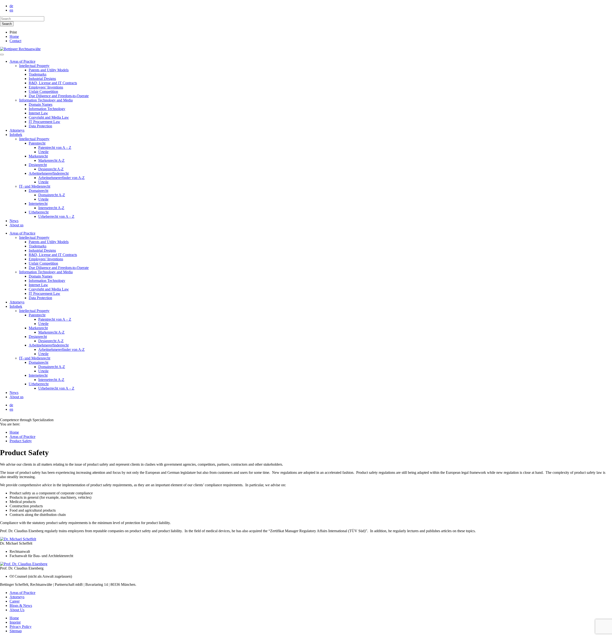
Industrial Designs (42, 79)
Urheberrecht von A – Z (56, 216)
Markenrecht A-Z (51, 160)
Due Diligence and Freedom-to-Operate (59, 96)
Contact (15, 41)
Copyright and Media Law (49, 117)
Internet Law (38, 113)
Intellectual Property (34, 66)
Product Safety (21, 441)
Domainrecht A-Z (51, 195)
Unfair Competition (43, 91)
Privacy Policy (21, 627)
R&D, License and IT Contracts (53, 83)
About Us (17, 610)
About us (16, 225)
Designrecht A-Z (51, 169)
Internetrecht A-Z (51, 208)
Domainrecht (38, 191)
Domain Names (40, 104)
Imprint (15, 622)
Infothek (16, 135)
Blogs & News (21, 605)
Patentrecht (37, 143)
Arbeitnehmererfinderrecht (49, 173)
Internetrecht (38, 203)
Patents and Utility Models (49, 70)
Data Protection (40, 126)
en (11, 10)
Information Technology (47, 109)
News (14, 221)
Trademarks (37, 74)
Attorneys (17, 130)
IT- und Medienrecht (34, 186)
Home (14, 36)
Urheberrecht (39, 212)
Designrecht (38, 165)
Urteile (43, 152)
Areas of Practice (22, 61)
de (11, 6)
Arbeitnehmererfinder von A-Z (61, 178)
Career (15, 601)
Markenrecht (38, 156)
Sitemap (16, 631)
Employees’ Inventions (46, 87)
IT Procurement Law (44, 122)
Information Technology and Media (46, 100)
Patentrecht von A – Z (54, 147)
